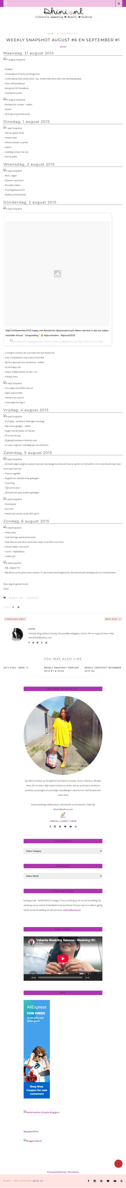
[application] (63, 958)
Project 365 (16, 598)
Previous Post (16, 619)
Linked (64, 820)
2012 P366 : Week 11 (16, 667)
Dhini (32, 629)
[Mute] (92, 977)
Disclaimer (73, 1171)
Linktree (54, 820)
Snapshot (33, 598)
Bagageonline (31, 1131)
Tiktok (73, 820)
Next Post (112, 619)
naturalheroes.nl (72, 909)
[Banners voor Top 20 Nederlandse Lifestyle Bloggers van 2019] (41, 1112)
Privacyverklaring (56, 1171)
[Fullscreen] (98, 977)
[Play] (28, 977)
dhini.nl (38, 1181)
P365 (51, 33)
